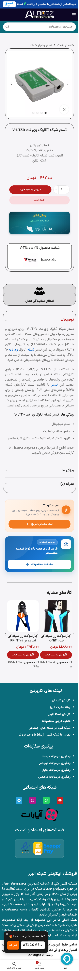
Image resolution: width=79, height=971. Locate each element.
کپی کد (13, 945)
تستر (54, 384)
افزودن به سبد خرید (30, 189)
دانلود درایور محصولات (56, 721)
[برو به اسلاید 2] (42, 113)
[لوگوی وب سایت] (39, 14)
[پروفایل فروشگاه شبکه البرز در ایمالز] (38, 848)
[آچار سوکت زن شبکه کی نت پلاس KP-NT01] (23, 616)
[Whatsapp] (46, 800)
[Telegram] (19, 800)
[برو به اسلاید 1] (46, 113)
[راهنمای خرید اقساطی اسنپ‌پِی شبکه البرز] (52, 848)
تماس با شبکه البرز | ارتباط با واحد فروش (44, 735)
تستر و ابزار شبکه (41, 45)
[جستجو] (7, 26)
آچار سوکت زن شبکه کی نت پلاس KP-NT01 (23, 638)
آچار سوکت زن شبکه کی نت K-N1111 (56, 638)
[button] (68, 84)
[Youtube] (60, 800)
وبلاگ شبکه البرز (60, 707)
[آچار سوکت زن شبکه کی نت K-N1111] (56, 616)
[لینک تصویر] (39, 814)
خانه (71, 45)
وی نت (13, 349)
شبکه (60, 45)
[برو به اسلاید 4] (33, 113)
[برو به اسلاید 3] (37, 113)
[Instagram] (32, 800)
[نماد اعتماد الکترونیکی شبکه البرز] (25, 849)
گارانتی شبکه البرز (59, 714)
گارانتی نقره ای (61, 700)
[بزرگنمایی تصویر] (64, 109)
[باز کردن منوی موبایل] (74, 15)
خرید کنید (39, 200)
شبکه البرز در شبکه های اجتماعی (49, 728)
